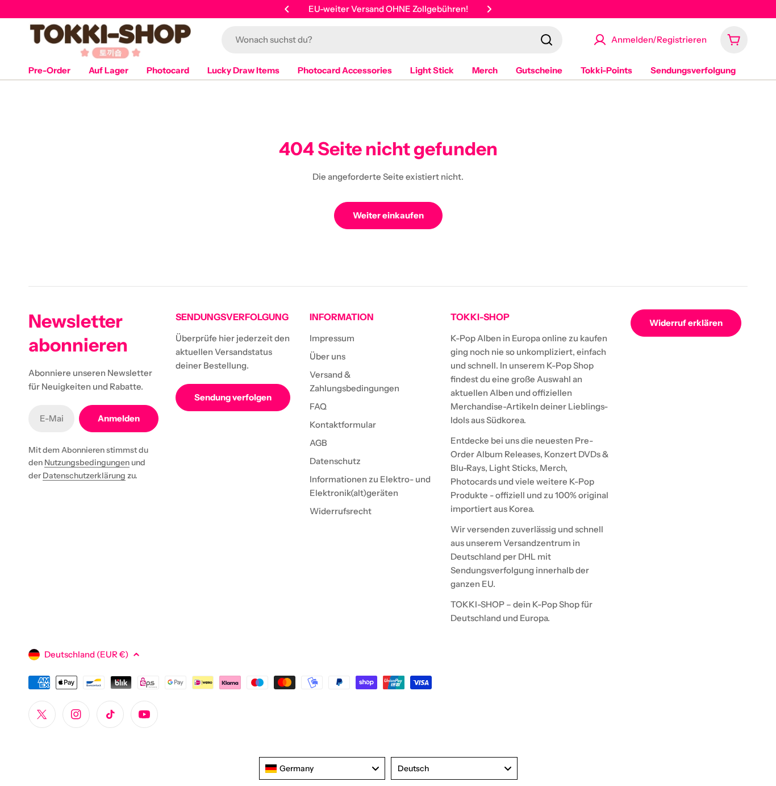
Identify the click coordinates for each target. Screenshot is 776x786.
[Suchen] (546, 40)
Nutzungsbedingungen (87, 462)
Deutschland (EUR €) (86, 654)
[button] (287, 9)
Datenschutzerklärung (84, 475)
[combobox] (392, 39)
